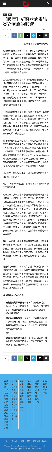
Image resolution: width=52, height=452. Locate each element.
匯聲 (5, 15)
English (45, 441)
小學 (22, 393)
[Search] (48, 3)
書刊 (37, 390)
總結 (6, 410)
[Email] (40, 35)
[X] (27, 35)
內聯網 (21, 441)
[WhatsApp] (20, 35)
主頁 (5, 441)
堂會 (22, 387)
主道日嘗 (13, 441)
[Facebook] (14, 35)
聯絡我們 (36, 441)
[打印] (46, 35)
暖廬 (10, 15)
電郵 (28, 441)
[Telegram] (33, 35)
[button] (4, 3)
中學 (22, 390)
